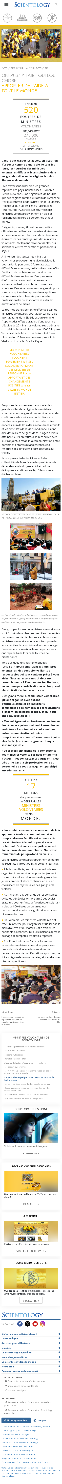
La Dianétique (23, 1426)
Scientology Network (40, 1426)
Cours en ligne (9, 1338)
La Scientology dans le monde (18, 1361)
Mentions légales (8, 1476)
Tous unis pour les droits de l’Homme (18, 1454)
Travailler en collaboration (15, 1058)
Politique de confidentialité (48, 1470)
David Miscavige (29, 1430)
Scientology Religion (10, 1430)
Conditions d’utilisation (43, 1473)
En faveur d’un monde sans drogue (17, 1450)
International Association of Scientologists (20, 1442)
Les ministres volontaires (14, 1050)
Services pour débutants (15, 1343)
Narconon (28, 1446)
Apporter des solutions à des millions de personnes (26, 1094)
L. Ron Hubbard (8, 1426)
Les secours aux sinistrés (14, 1066)
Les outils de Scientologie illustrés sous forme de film (49, 1019)
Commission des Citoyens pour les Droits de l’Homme (25, 1462)
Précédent (8, 1012)
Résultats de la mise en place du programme (23, 1098)
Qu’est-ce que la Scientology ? (19, 1334)
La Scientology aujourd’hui (16, 1352)
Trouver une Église (16, 1390)
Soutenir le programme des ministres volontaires (24, 1046)
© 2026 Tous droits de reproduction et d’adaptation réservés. (27, 1469)
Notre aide (7, 1366)
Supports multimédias (13, 1054)
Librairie (6, 1348)
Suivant (55, 1012)
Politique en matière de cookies (17, 1473)
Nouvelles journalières (14, 1357)
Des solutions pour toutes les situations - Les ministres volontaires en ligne (27, 1089)
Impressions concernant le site (22, 1385)
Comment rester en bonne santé (19, 1371)
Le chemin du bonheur (12, 1446)
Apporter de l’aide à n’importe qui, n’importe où (25, 1062)
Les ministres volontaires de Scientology (19, 1438)
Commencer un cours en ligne (15, 1434)
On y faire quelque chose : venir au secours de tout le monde (29, 1078)
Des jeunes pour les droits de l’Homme (19, 1458)
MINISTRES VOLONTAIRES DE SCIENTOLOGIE (31, 1039)
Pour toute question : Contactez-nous (26, 1381)
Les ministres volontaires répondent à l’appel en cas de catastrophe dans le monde (12, 1020)
